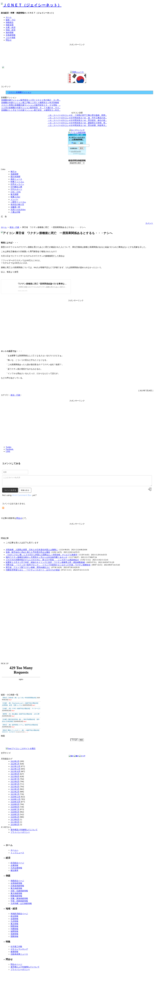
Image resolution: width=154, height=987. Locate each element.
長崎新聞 (14, 174)
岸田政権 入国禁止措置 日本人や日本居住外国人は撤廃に (32, 550)
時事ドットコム (17, 182)
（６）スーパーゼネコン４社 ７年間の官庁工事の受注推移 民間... (77, 115)
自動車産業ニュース (19, 954)
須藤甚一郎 (15, 207)
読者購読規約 (73, 148)
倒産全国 (9, 25)
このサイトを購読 (27, 748)
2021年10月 (15, 771)
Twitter (9, 447)
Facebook (10, 449)
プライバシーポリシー (20, 832)
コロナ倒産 (10, 38)
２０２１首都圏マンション (19, 92)
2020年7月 (15, 809)
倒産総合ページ (17, 881)
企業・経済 (10, 27)
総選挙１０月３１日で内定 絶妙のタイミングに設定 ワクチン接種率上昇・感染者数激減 (45, 562)
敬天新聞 (14, 194)
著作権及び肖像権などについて (24, 830)
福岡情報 (14, 931)
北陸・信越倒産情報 (19, 891)
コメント (149, 223)
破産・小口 (10, 20)
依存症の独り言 (17, 204)
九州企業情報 (16, 868)
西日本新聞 (15, 177)
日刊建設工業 (16, 187)
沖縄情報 (14, 929)
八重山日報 (15, 212)
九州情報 (14, 921)
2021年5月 (15, 784)
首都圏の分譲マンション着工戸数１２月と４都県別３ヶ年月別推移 (30, 103)
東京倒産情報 (16, 893)
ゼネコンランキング (19, 949)
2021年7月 (15, 779)
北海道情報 (10, 35)
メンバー (14, 199)
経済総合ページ (17, 863)
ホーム (9, 17)
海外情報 (9, 32)
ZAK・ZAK (16, 192)
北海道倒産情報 (17, 886)
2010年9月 (15, 825)
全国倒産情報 (16, 883)
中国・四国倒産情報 (19, 901)
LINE (8, 451)
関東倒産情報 (16, 896)
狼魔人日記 (15, 197)
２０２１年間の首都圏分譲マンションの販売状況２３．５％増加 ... (30, 105)
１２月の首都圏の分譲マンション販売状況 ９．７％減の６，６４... (30, 108)
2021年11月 (15, 769)
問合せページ (16, 964)
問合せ (9, 40)
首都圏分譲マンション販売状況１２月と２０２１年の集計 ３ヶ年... (30, 100)
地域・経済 (10, 30)
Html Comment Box (21, 495)
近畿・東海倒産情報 (19, 898)
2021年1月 (15, 794)
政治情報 (14, 916)
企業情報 (14, 865)
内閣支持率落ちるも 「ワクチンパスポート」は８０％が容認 (33, 570)
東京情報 (14, 924)
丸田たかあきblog (18, 210)
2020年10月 (15, 802)
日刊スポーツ (16, 189)
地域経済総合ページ (19, 914)
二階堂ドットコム (18, 202)
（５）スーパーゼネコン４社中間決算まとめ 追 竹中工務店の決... (77, 118)
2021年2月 (15, 792)
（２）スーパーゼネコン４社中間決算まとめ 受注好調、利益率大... (77, 125)
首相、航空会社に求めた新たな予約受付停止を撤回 (28, 552)
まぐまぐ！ (82, 153)
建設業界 (14, 870)
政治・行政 (14, 227)
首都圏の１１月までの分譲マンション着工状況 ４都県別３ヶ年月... (30, 110)
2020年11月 (15, 799)
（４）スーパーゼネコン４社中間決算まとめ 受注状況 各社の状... (77, 120)
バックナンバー (76, 151)
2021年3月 (15, 789)
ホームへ (14, 850)
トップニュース (17, 853)
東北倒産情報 (16, 888)
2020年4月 (15, 817)
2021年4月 (15, 787)
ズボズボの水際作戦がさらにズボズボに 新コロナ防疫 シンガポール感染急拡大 (42, 560)
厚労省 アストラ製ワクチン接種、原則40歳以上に (28, 567)
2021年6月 (15, 782)
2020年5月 (15, 814)
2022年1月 (15, 764)
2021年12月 (15, 766)
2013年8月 (15, 820)
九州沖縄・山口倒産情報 (21, 903)
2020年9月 (15, 804)
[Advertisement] (77, 51)
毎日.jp (13, 172)
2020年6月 (15, 812)
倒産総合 (9, 22)
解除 (81, 143)
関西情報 (14, 926)
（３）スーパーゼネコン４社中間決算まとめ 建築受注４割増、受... (77, 123)
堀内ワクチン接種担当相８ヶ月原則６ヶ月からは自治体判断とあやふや (36, 557)
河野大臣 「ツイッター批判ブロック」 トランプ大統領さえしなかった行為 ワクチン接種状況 (48, 565)
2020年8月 (15, 807)
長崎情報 (14, 934)
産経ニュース (16, 179)
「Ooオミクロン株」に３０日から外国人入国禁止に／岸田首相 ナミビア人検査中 (41, 555)
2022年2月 (15, 761)
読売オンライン (17, 184)
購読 (74, 143)
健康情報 (14, 952)
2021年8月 (15, 776)
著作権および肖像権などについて (25, 967)
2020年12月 (15, 797)
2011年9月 (15, 822)
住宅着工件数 (16, 947)
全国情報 (14, 919)
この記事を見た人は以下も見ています (22, 543)
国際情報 (14, 936)
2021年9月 (15, 774)
